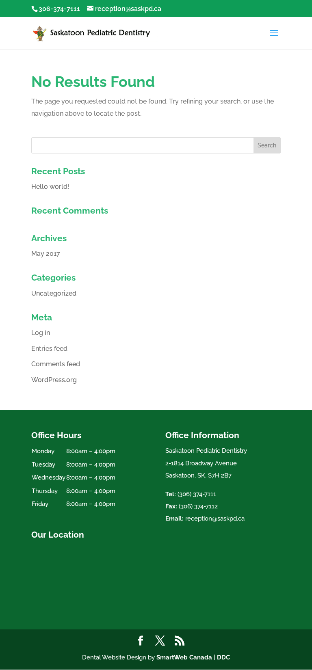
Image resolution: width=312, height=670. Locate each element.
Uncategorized (53, 293)
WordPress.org (54, 380)
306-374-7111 (59, 9)
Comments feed (55, 364)
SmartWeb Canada (184, 657)
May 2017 (45, 253)
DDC (223, 657)
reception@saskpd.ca (215, 518)
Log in (40, 333)
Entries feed (49, 348)
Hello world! (50, 186)
